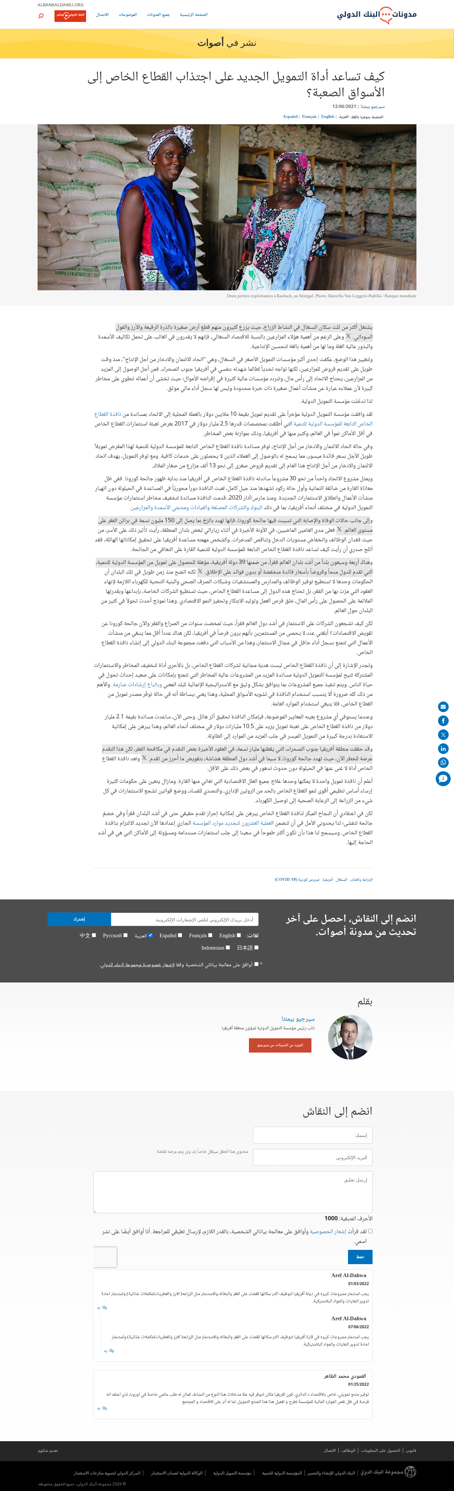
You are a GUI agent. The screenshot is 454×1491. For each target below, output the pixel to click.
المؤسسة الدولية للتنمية (282, 1473)
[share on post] (443, 734)
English (327, 117)
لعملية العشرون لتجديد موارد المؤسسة (232, 823)
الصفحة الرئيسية (194, 15)
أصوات (210, 43)
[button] (41, 16)
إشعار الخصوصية (328, 1232)
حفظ (360, 1257)
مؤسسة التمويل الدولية (232, 1473)
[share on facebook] (443, 720)
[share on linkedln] (443, 748)
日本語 (245, 948)
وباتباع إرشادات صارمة (137, 685)
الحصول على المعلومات (380, 1450)
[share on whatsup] (443, 762)
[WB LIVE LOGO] (70, 16)
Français (309, 117)
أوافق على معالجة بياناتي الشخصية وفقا (176, 965)
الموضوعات (128, 15)
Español (290, 117)
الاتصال (102, 15)
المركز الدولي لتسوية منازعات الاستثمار (107, 1473)
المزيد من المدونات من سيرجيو (280, 1045)
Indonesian (212, 948)
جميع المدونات (158, 15)
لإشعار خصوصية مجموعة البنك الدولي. (137, 965)
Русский (112, 936)
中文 (85, 936)
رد (98, 1308)
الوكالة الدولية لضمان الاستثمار (176, 1473)
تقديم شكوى (48, 1450)
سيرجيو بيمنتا (373, 107)
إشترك (79, 919)
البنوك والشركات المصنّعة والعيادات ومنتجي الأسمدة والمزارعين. (195, 508)
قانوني (411, 1450)
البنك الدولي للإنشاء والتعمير (331, 1473)
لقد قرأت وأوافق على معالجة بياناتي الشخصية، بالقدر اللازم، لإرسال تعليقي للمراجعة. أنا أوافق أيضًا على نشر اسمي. (234, 1237)
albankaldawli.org (61, 5)
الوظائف (348, 1450)
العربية (344, 117)
